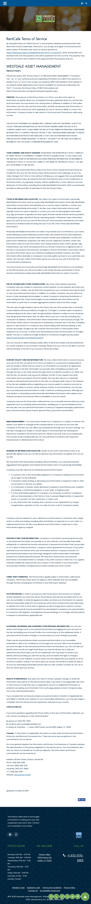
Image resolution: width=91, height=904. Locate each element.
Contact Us (33, 891)
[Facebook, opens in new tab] (10, 834)
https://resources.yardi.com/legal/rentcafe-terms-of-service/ (33, 53)
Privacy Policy (69, 887)
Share (82, 800)
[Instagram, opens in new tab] (16, 834)
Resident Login (18, 887)
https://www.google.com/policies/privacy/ (24, 338)
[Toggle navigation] (5, 3)
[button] (82, 3)
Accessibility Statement (50, 890)
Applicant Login (33, 887)
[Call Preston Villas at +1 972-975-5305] (86, 3)
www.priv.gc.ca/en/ (22, 775)
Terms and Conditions (52, 887)
